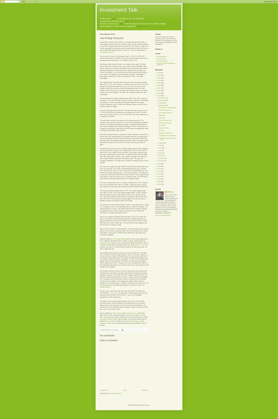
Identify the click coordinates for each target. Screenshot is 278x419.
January (161, 160)
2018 (159, 93)
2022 (159, 83)
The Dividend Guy (162, 61)
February (161, 158)
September (162, 105)
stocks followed (143, 26)
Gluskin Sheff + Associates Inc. (167, 107)
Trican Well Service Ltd (165, 113)
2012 (159, 174)
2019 (159, 90)
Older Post (145, 390)
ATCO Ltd (161, 130)
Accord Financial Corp (165, 120)
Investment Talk (119, 10)
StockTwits (135, 321)
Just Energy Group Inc (107, 52)
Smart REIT (162, 125)
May (160, 150)
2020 (159, 88)
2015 (159, 166)
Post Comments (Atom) (115, 393)
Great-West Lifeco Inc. (165, 110)
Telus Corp (162, 118)
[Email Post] (122, 330)
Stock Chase (141, 245)
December (162, 98)
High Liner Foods (164, 128)
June (160, 148)
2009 (159, 181)
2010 (159, 179)
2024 (159, 78)
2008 (159, 184)
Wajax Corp (162, 115)
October (161, 103)
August (161, 143)
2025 (159, 75)
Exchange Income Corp (165, 133)
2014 (159, 169)
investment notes (130, 313)
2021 (159, 85)
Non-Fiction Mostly (110, 321)
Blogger (147, 405)
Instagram (103, 323)
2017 (159, 95)
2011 (159, 176)
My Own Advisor (161, 59)
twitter (113, 19)
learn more (114, 293)
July (160, 145)
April (160, 153)
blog (126, 21)
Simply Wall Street (106, 243)
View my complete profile (162, 215)
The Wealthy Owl (162, 56)
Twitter (127, 321)
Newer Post (103, 390)
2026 (159, 73)
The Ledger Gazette (119, 239)
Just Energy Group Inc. (165, 123)
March (161, 155)
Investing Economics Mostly (109, 319)
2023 (159, 80)
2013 (159, 171)
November (162, 100)
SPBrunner (170, 192)
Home (125, 390)
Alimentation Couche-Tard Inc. (167, 135)
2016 (159, 164)
